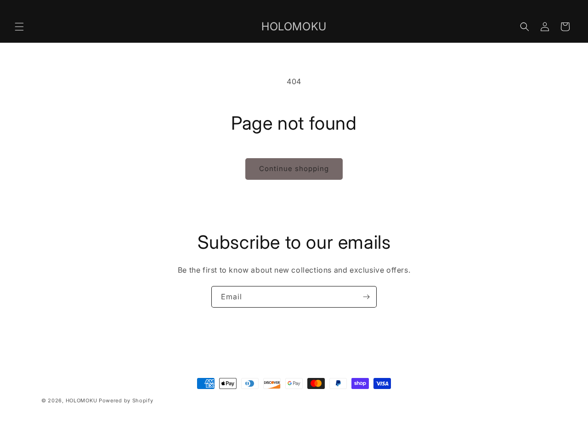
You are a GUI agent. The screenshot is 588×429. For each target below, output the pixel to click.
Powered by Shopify (126, 400)
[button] (19, 27)
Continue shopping (294, 168)
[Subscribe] (366, 297)
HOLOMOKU (81, 400)
